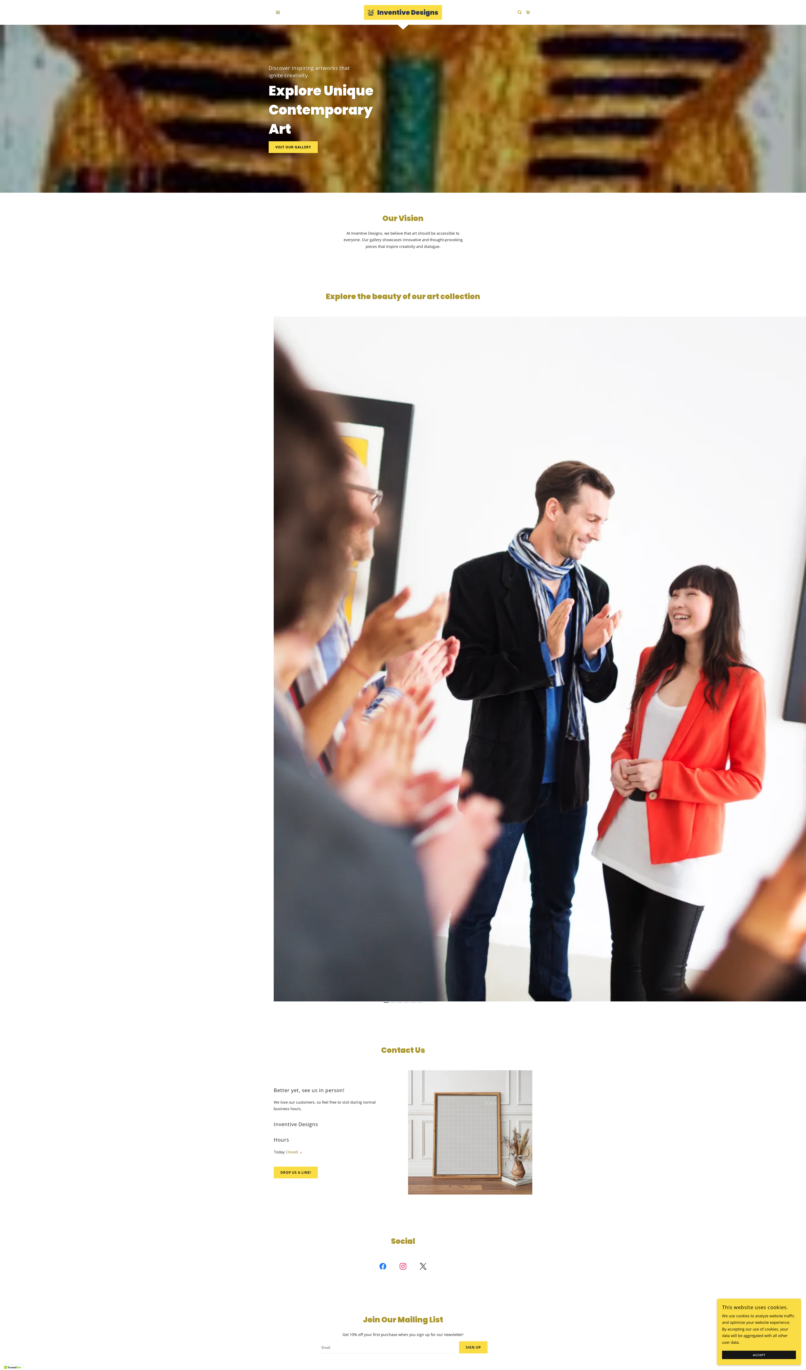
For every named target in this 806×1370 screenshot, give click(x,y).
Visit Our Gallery (293, 147)
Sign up (473, 1347)
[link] (403, 11)
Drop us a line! (295, 1172)
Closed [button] (292, 1151)
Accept (759, 1355)
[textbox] (386, 1347)
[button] (278, 12)
